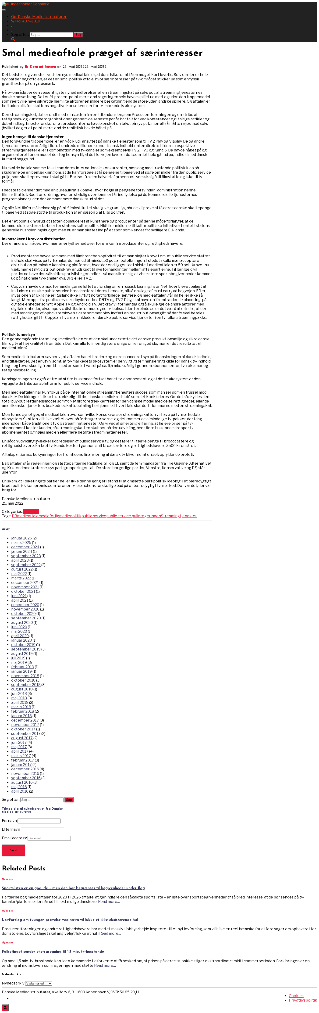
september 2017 (26, 733)
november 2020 (25, 609)
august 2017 (22, 738)
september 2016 (26, 778)
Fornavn (9, 821)
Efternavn (11, 829)
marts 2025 (21, 542)
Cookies (296, 996)
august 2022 (22, 569)
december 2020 (25, 605)
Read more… (108, 901)
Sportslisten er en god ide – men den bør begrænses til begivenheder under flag (73, 888)
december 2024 (25, 547)
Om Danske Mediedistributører (39, 16)
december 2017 (25, 720)
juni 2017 (19, 742)
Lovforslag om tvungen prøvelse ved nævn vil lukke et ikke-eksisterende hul (70, 920)
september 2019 (26, 649)
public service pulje (123, 516)
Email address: (15, 838)
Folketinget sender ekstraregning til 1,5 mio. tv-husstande (53, 952)
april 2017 (19, 751)
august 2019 (22, 653)
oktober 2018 (23, 680)
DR (14, 516)
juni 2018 (19, 693)
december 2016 (25, 769)
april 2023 (20, 560)
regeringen (150, 516)
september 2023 (26, 556)
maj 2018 (19, 698)
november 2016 (25, 773)
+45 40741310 (27, 21)
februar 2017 (22, 760)
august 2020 (22, 622)
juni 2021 (19, 596)
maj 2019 (19, 662)
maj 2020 (19, 631)
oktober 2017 (23, 729)
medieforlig (49, 516)
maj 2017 (19, 747)
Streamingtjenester (179, 516)
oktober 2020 (23, 613)
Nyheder (31, 511)
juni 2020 (19, 627)
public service (94, 516)
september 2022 (26, 565)
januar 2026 (21, 538)
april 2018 (19, 702)
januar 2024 (21, 551)
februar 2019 (22, 667)
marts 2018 (21, 707)
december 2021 (25, 582)
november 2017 (25, 724)
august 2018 (22, 689)
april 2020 (20, 636)
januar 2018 (21, 716)
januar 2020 (21, 640)
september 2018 (26, 685)
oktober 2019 (23, 645)
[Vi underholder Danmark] (25, 4)
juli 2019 (18, 658)
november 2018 (25, 676)
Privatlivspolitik (303, 1000)
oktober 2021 (23, 591)
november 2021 (25, 587)
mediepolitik (70, 516)
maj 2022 (19, 573)
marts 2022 (21, 578)
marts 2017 (21, 756)
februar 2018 (22, 711)
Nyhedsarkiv (13, 983)
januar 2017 (21, 764)
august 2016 (22, 782)
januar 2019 (21, 671)
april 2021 (19, 600)
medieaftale (28, 516)
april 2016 (19, 791)
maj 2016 (19, 787)
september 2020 (26, 618)
